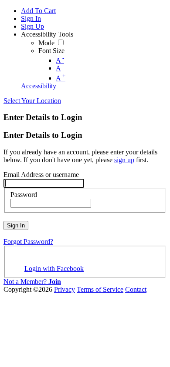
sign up (124, 159)
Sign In (16, 225)
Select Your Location (32, 100)
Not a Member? (32, 281)
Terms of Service (100, 289)
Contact (135, 289)
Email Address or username (41, 174)
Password (23, 194)
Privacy (64, 289)
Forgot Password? (28, 241)
